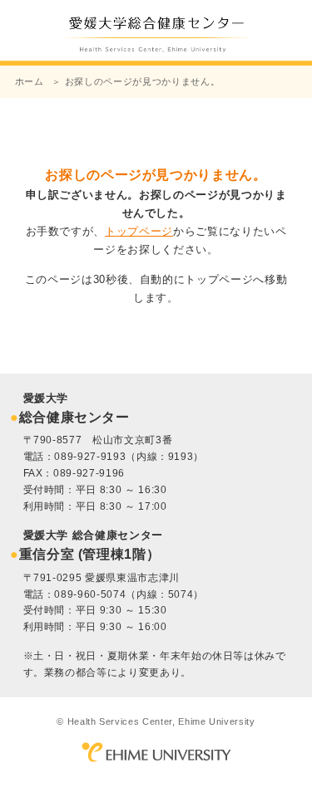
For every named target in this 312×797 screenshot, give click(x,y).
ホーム (29, 81)
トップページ (139, 231)
